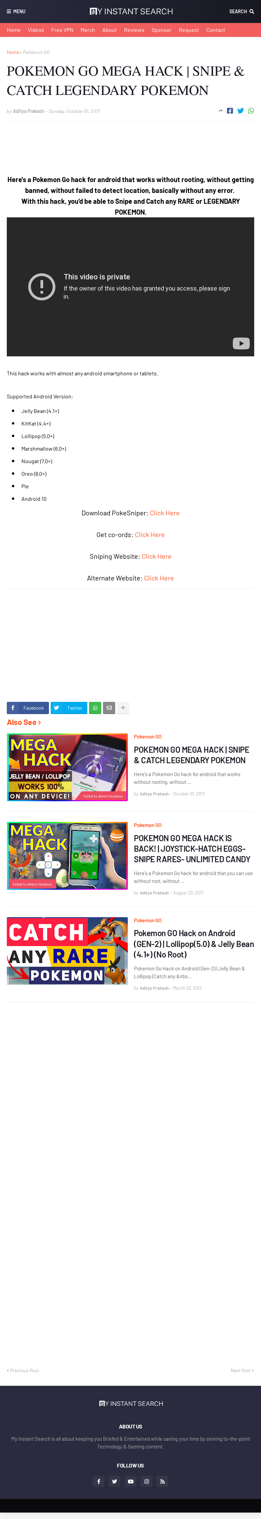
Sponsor (162, 29)
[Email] (109, 708)
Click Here (165, 513)
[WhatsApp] (251, 111)
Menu (19, 11)
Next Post (241, 1370)
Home (14, 29)
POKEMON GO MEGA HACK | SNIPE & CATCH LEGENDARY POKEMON (191, 755)
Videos (36, 29)
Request (189, 29)
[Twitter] (240, 111)
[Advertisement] (130, 142)
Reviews (134, 29)
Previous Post (24, 1370)
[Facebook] (230, 111)
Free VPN (62, 29)
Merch (88, 29)
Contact (215, 29)
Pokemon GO (36, 52)
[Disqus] (130, 1095)
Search (238, 11)
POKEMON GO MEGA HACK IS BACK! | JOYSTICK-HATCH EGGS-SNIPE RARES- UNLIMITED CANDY (192, 848)
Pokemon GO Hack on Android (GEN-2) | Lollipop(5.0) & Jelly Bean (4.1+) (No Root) (194, 943)
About (109, 29)
